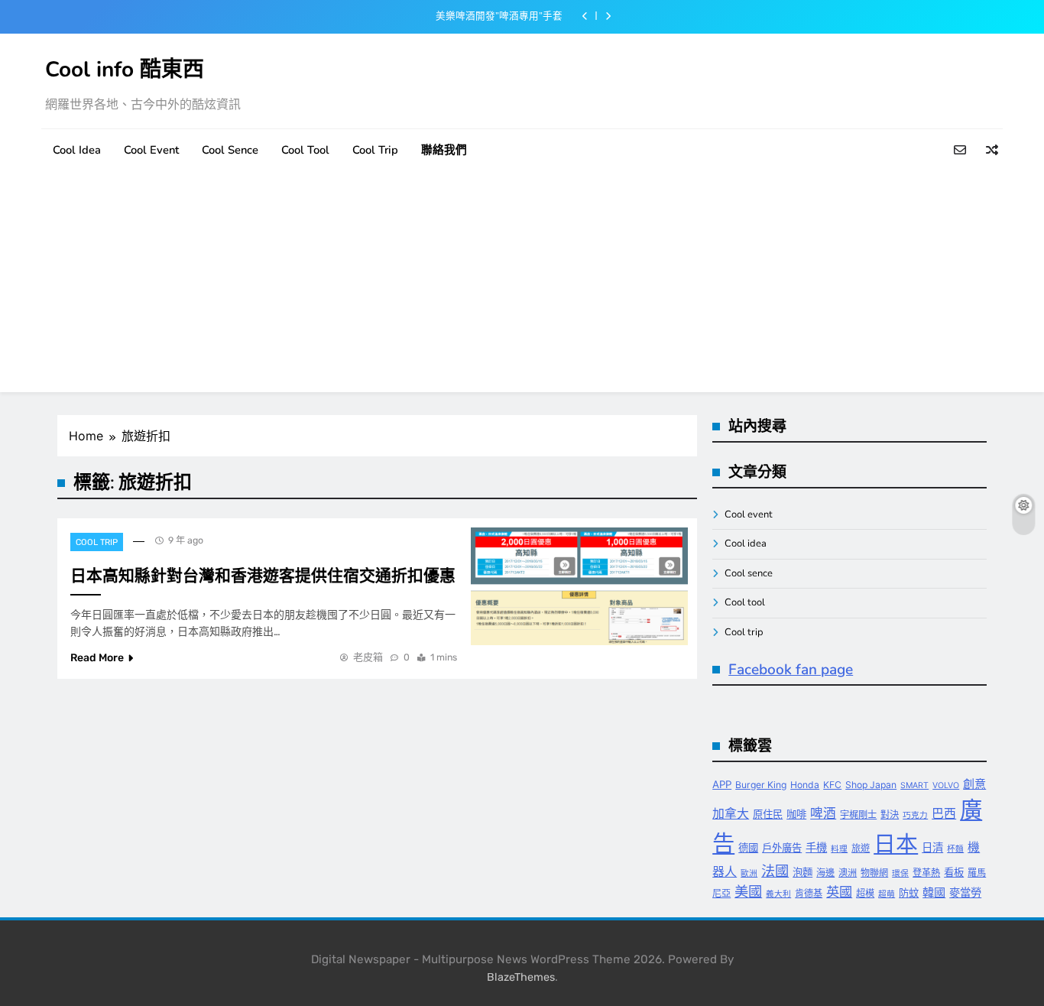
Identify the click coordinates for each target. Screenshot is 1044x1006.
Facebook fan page (790, 670)
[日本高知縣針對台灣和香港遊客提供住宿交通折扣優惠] (580, 586)
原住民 (768, 814)
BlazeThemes (521, 977)
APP (721, 784)
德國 (748, 848)
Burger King (760, 784)
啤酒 (823, 813)
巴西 (944, 813)
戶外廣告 (782, 848)
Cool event (151, 149)
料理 (839, 849)
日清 (932, 847)
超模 (865, 893)
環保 (900, 873)
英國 (839, 892)
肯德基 (808, 893)
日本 (896, 843)
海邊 (825, 872)
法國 (775, 870)
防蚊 (909, 893)
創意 (974, 784)
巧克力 (915, 815)
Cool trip (375, 149)
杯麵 (955, 849)
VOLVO (945, 785)
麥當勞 (965, 892)
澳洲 (847, 872)
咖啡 (796, 814)
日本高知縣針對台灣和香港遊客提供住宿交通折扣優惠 (263, 575)
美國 (748, 891)
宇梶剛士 (858, 814)
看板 (954, 872)
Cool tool (305, 149)
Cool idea (77, 149)
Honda (804, 784)
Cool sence (230, 149)
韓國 (933, 892)
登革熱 (926, 872)
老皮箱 (368, 657)
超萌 (886, 894)
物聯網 (874, 872)
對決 (889, 814)
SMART (914, 785)
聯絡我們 (444, 149)
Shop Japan (870, 784)
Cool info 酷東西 (124, 69)
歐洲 (749, 873)
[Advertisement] (522, 285)
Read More (97, 657)
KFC (832, 784)
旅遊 (860, 848)
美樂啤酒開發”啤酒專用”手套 (499, 16)
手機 (816, 847)
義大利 (778, 894)
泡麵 (802, 872)
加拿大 (730, 813)
